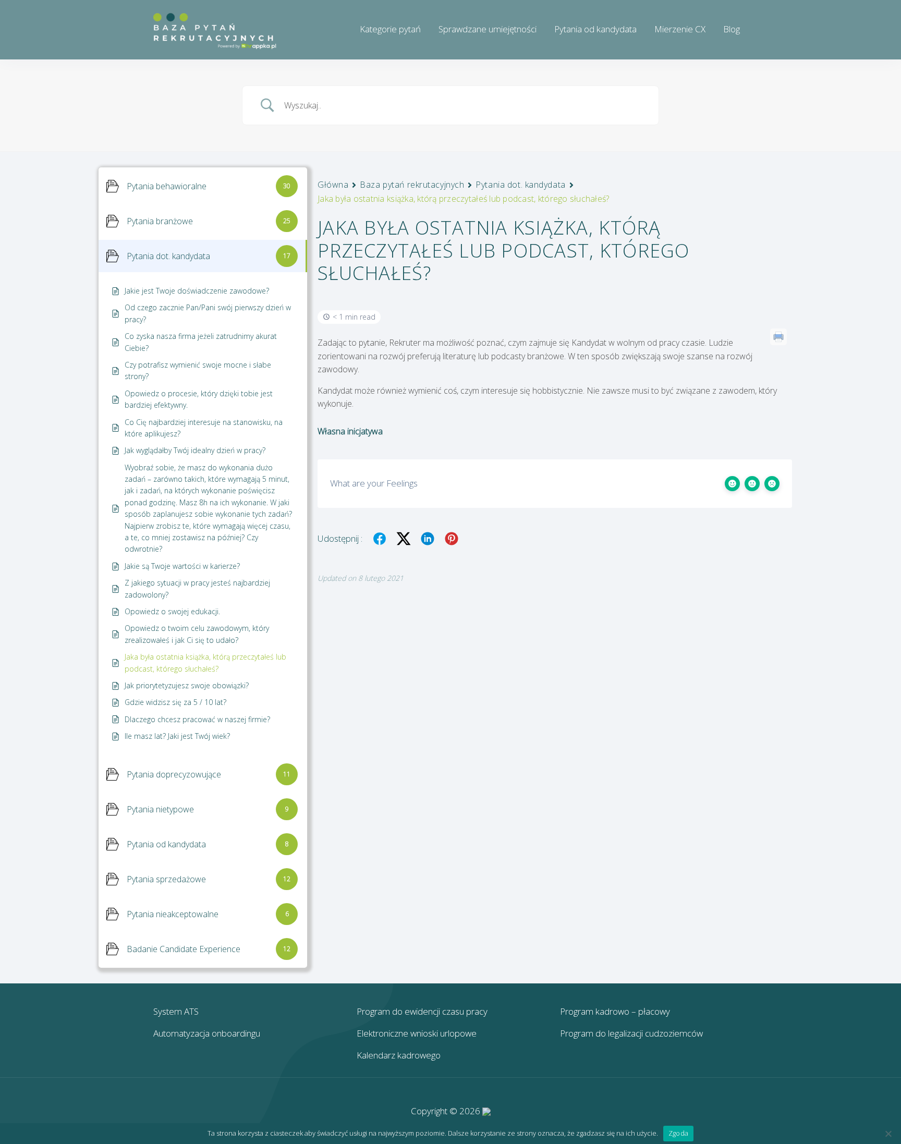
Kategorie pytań (390, 29)
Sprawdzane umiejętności (488, 29)
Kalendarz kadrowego (399, 1055)
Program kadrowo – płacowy (615, 1011)
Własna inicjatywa (350, 431)
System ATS (176, 1011)
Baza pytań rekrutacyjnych (412, 184)
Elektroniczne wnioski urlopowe (417, 1033)
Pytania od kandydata (595, 29)
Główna (333, 184)
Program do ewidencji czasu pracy (422, 1011)
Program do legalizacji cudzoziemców (631, 1033)
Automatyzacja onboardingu (206, 1033)
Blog (731, 29)
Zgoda (678, 1133)
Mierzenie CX (679, 29)
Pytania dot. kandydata (520, 184)
